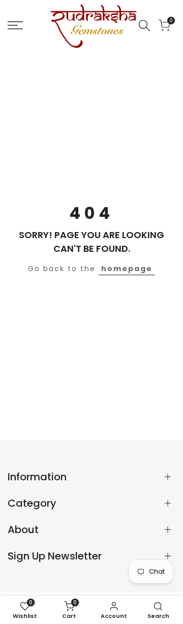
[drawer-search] (144, 25)
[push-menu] (15, 25)
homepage (126, 269)
